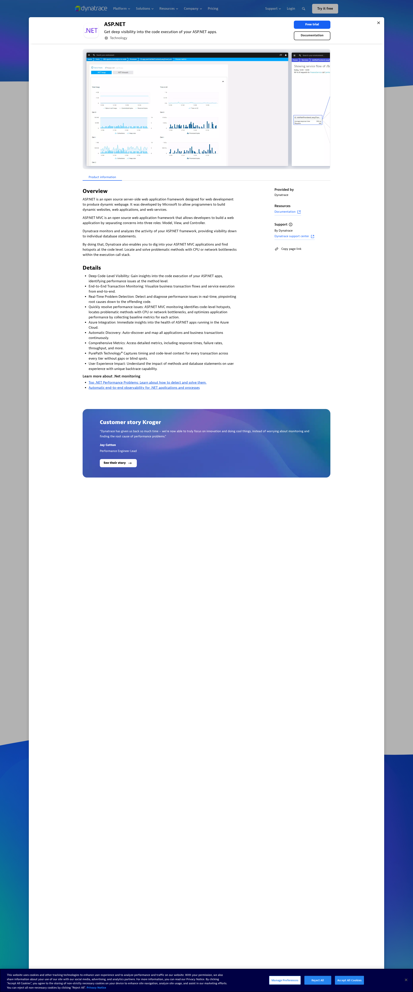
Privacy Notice (96, 987)
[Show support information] (290, 224)
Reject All (317, 980)
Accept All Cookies (349, 980)
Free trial (312, 24)
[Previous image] (86, 109)
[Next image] (326, 109)
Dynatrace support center (291, 236)
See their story (115, 463)
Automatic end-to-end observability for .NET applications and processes (144, 388)
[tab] (102, 177)
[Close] (378, 23)
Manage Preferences (284, 980)
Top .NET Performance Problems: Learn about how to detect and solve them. (147, 382)
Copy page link (291, 249)
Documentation (312, 35)
